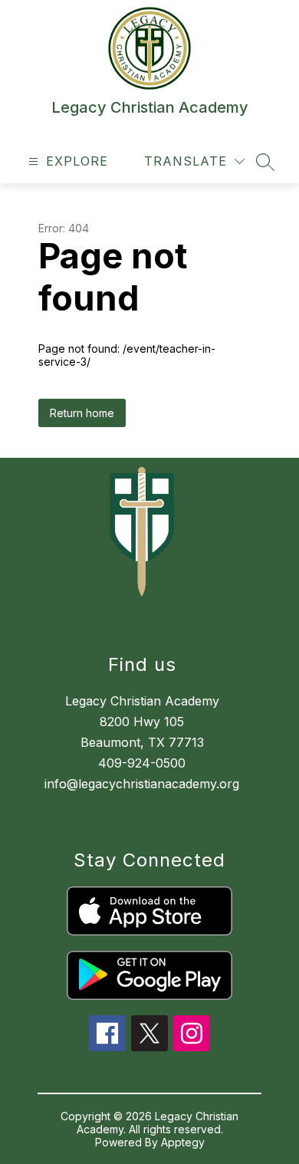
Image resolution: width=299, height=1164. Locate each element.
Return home (82, 412)
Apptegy (183, 1142)
